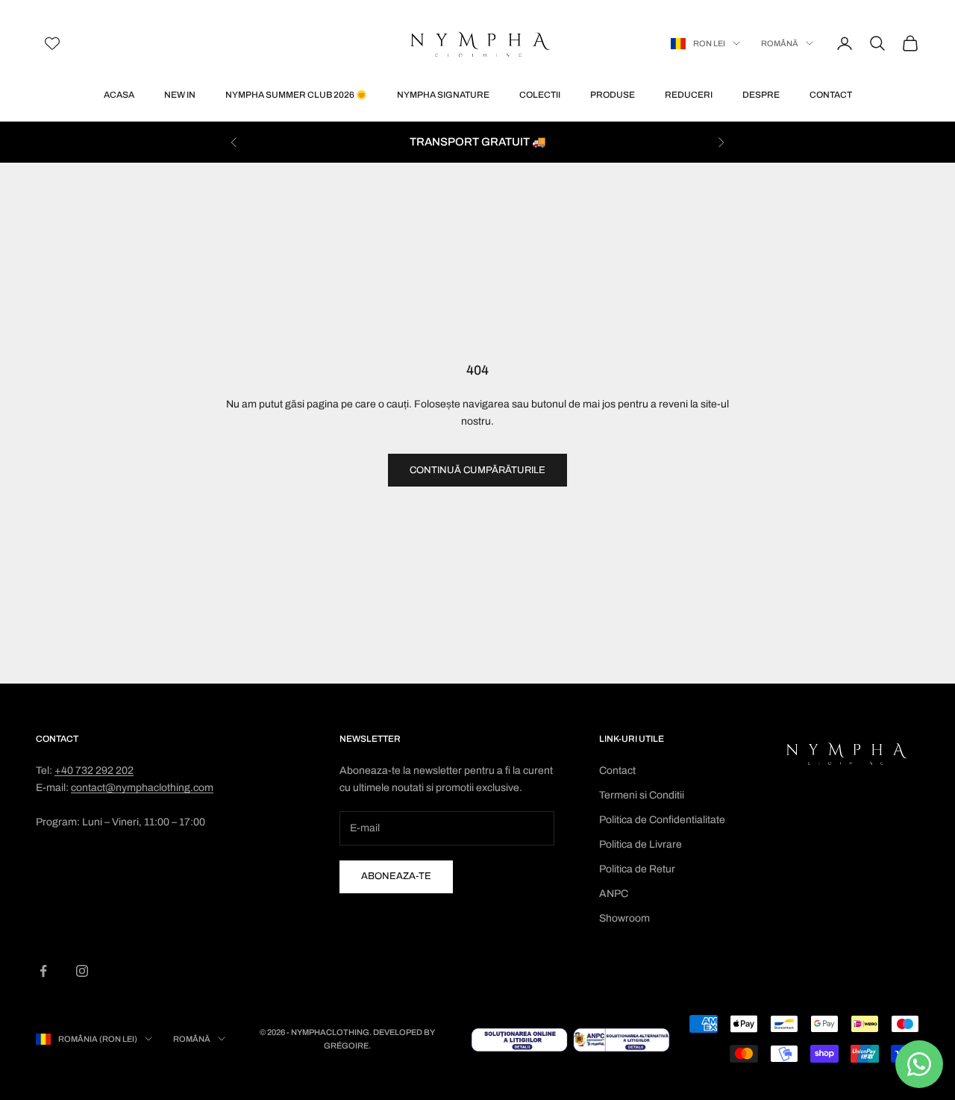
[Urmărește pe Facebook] (43, 970)
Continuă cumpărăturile (477, 470)
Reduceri (689, 95)
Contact (831, 95)
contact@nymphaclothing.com (142, 787)
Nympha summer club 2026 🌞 (296, 95)
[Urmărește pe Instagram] (82, 970)
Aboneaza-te (396, 876)
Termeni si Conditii (641, 795)
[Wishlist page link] (52, 43)
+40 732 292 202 (94, 770)
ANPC (613, 893)
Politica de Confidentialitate (662, 819)
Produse (612, 95)
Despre (761, 95)
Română (779, 43)
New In (179, 95)
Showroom (624, 918)
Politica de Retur (637, 869)
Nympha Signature (443, 95)
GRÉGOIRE (346, 1045)
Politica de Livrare (640, 844)
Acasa (119, 95)
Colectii (539, 95)
